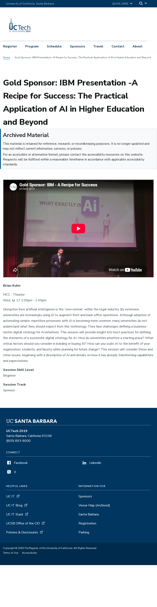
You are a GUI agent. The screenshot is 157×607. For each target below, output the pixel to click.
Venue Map (94, 505)
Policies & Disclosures (22, 532)
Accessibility (29, 552)
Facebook (20, 463)
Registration (87, 523)
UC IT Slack (14, 514)
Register (10, 46)
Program (32, 46)
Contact (118, 46)
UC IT (10, 496)
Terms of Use (10, 552)
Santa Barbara (88, 514)
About (137, 46)
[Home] (20, 35)
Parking (83, 532)
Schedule (54, 46)
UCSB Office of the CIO (23, 523)
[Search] (143, 3)
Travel (98, 46)
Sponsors (77, 46)
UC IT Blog (14, 505)
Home (6, 57)
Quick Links (120, 3)
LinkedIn (95, 463)
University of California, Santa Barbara (30, 3)
